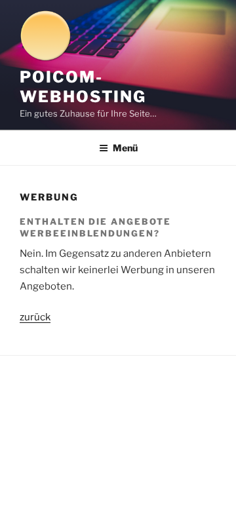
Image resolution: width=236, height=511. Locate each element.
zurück (35, 317)
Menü (125, 147)
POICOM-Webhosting (83, 86)
